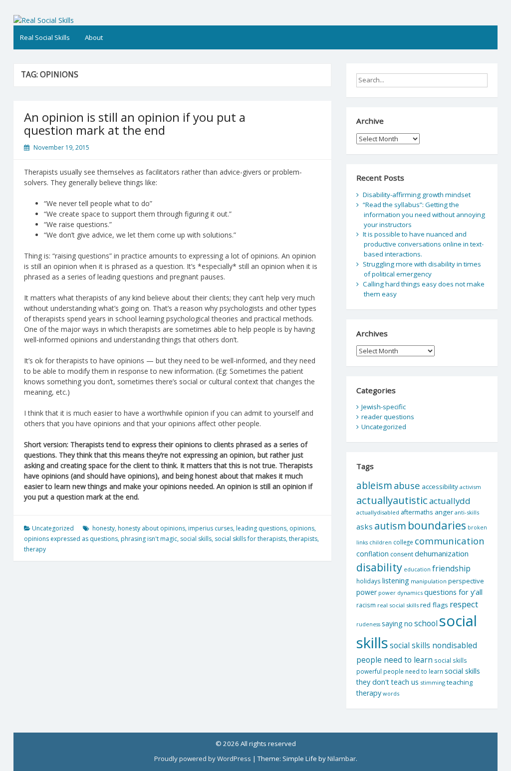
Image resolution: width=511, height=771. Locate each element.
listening (395, 580)
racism (366, 605)
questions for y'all (453, 592)
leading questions (261, 528)
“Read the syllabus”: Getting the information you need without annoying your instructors (424, 214)
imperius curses (210, 528)
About (94, 37)
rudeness (368, 624)
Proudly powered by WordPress (202, 758)
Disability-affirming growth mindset (417, 194)
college (403, 542)
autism (390, 525)
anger (444, 512)
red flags (434, 604)
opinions (301, 528)
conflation (372, 553)
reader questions (387, 416)
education (417, 569)
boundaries (437, 525)
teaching (460, 682)
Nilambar (341, 758)
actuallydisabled (377, 512)
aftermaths (417, 512)
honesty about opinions (151, 528)
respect (464, 604)
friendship (451, 568)
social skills (196, 538)
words (391, 693)
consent (401, 554)
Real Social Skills (45, 37)
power (366, 592)
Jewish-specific (383, 406)
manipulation (429, 581)
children (380, 542)
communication (450, 540)
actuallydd (450, 501)
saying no (397, 623)
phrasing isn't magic (149, 538)
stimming (432, 682)
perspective (466, 580)
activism (470, 487)
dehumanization (442, 553)
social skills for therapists (250, 538)
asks (364, 526)
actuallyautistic (392, 500)
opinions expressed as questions (71, 538)
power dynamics (400, 592)
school (426, 623)
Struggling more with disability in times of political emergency (422, 268)
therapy (35, 549)
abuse (407, 485)
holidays (368, 581)
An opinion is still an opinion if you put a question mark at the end (135, 123)
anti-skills (467, 512)
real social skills (398, 605)
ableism (374, 485)
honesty (103, 528)
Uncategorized (53, 528)
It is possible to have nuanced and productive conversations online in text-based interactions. (423, 244)
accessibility (440, 486)
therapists (303, 538)
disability (379, 567)
